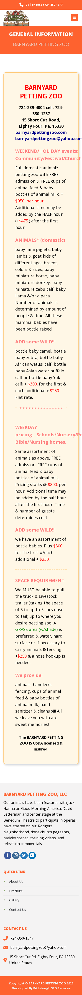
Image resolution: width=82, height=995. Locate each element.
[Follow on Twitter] (24, 856)
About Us (16, 881)
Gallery (14, 900)
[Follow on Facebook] (7, 856)
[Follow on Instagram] (16, 856)
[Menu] (74, 18)
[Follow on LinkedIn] (32, 856)
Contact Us (17, 909)
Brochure (16, 891)
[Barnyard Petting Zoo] (26, 18)
